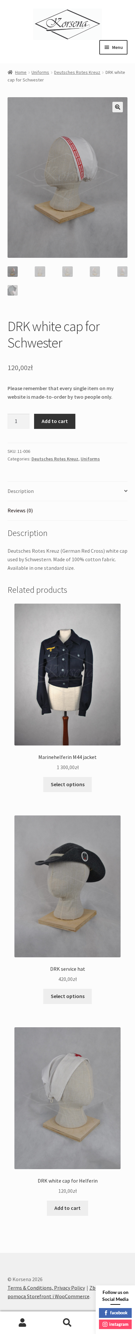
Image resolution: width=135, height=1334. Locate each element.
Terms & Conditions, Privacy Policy (46, 1287)
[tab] (68, 491)
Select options (68, 784)
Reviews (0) (20, 510)
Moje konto (22, 1323)
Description (21, 491)
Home (21, 72)
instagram (118, 1324)
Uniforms (40, 72)
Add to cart (55, 421)
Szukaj (67, 1323)
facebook (118, 1312)
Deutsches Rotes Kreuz (77, 72)
